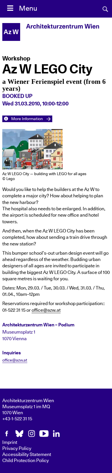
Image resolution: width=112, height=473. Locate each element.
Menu (28, 8)
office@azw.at (46, 310)
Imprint (9, 442)
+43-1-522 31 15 (17, 419)
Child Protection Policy (25, 460)
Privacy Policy (16, 448)
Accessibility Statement (26, 454)
